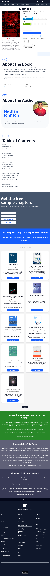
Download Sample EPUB (9, 216)
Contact (19, 553)
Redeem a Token (4, 527)
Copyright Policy (39, 545)
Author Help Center (22, 529)
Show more (25, 407)
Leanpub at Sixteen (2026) (41, 529)
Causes (19, 544)
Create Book (20, 518)
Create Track (20, 522)
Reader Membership (41, 38)
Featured (4, 4)
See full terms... (25, 240)
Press (19, 555)
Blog (19, 552)
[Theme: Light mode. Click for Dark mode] (37, 1)
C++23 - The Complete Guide (37, 295)
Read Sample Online (8, 219)
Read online (8, 222)
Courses (22, 4)
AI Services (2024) (39, 531)
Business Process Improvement (37, 266)
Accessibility (20, 545)
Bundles (17, 4)
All (8, 4)
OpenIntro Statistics (13, 264)
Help (46, 4)
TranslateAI (3, 541)
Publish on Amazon (4, 540)
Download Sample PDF (8, 212)
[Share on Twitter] (5, 87)
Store (21, 499)
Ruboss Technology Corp (31, 567)
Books (12, 4)
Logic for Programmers (37, 358)
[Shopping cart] (42, 1)
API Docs (20, 537)
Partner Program (21, 542)
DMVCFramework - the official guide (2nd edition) (13, 297)
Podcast (37, 4)
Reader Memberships (40, 516)
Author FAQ (20, 528)
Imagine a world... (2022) (40, 532)
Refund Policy (38, 548)
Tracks (27, 4)
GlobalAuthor (3, 534)
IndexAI (2, 535)
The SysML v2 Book (12, 388)
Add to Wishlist (32, 35)
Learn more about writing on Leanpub (25, 436)
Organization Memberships (6, 553)
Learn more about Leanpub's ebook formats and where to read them (25, 465)
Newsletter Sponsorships (6, 537)
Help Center (38, 521)
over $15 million (22, 432)
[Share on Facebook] (7, 87)
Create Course (21, 521)
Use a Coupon (4, 525)
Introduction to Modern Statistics (13, 327)
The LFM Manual (21, 534)
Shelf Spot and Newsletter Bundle (7, 538)
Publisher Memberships (5, 555)
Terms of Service (39, 544)
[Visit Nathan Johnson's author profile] (41, 108)
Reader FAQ (38, 519)
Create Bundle (21, 519)
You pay (24, 26)
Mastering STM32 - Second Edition (37, 327)
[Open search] (32, 1)
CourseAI (3, 532)
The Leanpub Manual (22, 532)
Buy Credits (38, 518)
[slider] (32, 18)
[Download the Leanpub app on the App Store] (25, 572)
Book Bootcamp (4, 548)
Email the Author (29, 86)
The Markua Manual (22, 535)
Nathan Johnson (12, 38)
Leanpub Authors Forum (23, 531)
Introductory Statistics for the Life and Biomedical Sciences (13, 358)
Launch (42, 4)
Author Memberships (22, 516)
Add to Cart (31, 32)
